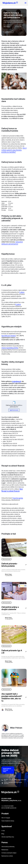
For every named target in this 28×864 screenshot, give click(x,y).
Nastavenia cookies (7, 856)
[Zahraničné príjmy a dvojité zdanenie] (14, 591)
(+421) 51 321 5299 (8, 806)
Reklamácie (4, 849)
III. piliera (18, 304)
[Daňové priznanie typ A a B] (14, 634)
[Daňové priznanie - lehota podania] (14, 548)
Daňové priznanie (9, 31)
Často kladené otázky (7, 820)
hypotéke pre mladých (8, 335)
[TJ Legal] (10, 3)
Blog (2, 833)
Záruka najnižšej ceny (7, 836)
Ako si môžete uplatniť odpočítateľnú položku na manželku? (13, 150)
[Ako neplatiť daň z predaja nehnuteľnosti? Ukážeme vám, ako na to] (14, 678)
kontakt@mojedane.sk (9, 807)
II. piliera (21, 292)
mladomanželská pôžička (9, 348)
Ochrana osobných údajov (8, 852)
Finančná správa (17, 498)
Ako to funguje (5, 817)
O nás (3, 830)
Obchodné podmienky (8, 846)
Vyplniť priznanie (14, 410)
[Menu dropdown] (25, 3)
